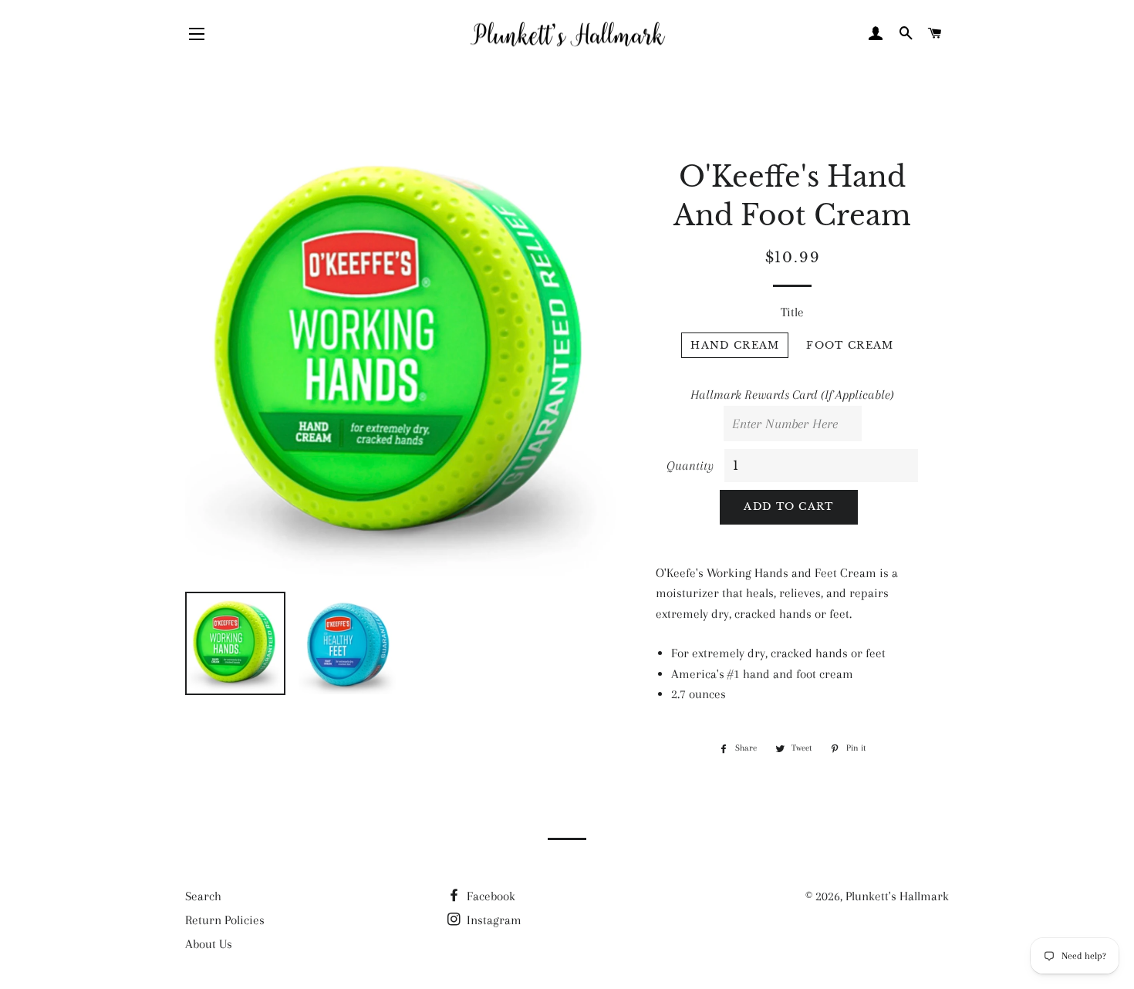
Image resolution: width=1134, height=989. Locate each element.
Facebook (489, 896)
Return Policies (225, 920)
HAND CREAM (734, 345)
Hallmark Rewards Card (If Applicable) (792, 394)
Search (203, 896)
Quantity (690, 465)
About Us (208, 944)
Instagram (492, 920)
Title (792, 312)
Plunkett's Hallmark (897, 896)
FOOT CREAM (849, 345)
